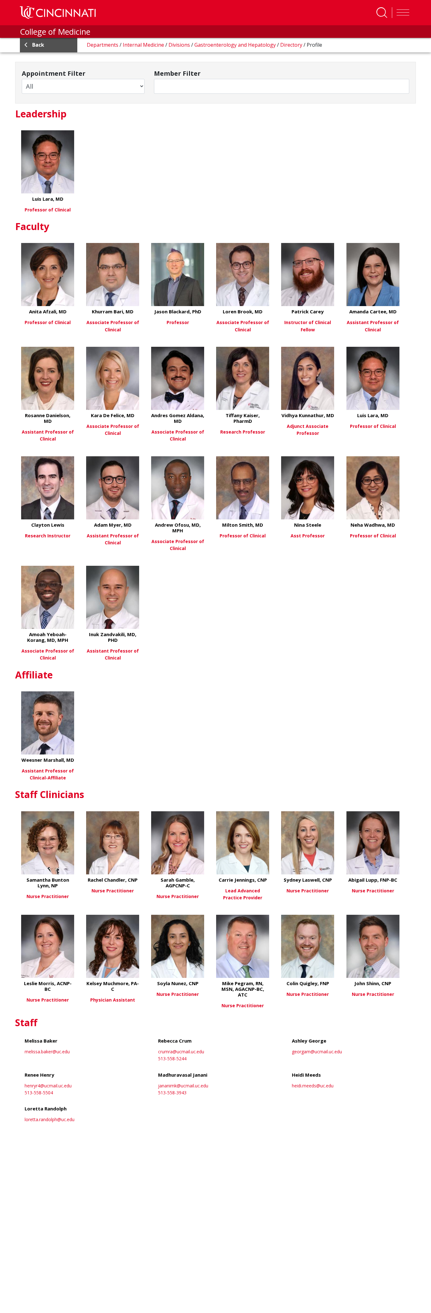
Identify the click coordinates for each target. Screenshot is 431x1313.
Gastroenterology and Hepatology (235, 44)
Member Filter (177, 73)
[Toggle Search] (381, 12)
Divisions (179, 44)
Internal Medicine (144, 44)
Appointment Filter (54, 73)
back (38, 44)
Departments (103, 44)
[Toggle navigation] (401, 12)
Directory (292, 44)
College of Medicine (55, 31)
